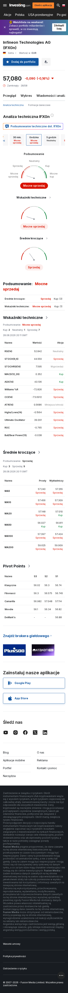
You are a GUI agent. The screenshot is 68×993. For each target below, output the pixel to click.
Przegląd (9, 96)
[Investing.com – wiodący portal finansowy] (19, 5)
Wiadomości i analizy (52, 96)
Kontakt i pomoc (47, 768)
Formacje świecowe (39, 105)
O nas (40, 752)
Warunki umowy (11, 943)
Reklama (42, 760)
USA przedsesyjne (40, 14)
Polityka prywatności (14, 956)
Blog (6, 752)
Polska (19, 14)
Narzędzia (9, 776)
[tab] (17, 140)
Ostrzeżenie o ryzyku (15, 968)
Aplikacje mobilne (14, 760)
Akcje (7, 14)
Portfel (7, 768)
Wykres (26, 96)
